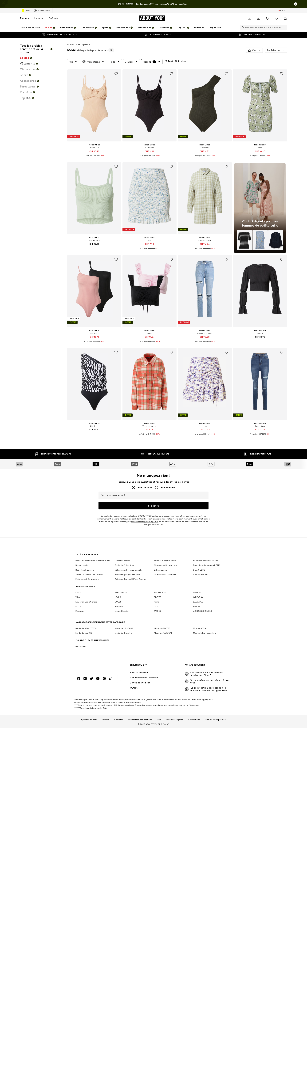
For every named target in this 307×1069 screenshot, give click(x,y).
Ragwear (79, 611)
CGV (159, 720)
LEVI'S (118, 597)
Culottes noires (122, 560)
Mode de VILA (200, 628)
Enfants (53, 18)
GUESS (118, 602)
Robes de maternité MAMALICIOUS (92, 560)
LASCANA (198, 602)
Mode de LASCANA (124, 628)
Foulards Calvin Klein (124, 565)
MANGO (197, 592)
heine (156, 602)
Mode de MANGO (83, 633)
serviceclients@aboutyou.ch (144, 521)
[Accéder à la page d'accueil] (93, 666)
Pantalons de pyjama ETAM (206, 565)
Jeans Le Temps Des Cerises (89, 574)
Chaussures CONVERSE (165, 574)
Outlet (27, 10)
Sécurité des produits (216, 720)
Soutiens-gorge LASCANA (127, 574)
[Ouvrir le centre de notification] (267, 18)
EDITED (157, 597)
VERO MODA (121, 592)
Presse (105, 720)
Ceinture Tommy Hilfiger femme (130, 579)
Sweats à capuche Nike (165, 560)
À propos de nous (89, 720)
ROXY (78, 606)
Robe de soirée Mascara (87, 579)
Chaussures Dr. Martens (165, 565)
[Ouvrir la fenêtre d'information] (295, 4)
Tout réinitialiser (177, 61)
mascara (119, 606)
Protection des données (140, 720)
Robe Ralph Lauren (84, 570)
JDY (156, 606)
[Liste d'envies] (276, 18)
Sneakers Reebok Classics (205, 560)
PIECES (196, 606)
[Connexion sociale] (79, 678)
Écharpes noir (160, 570)
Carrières (118, 720)
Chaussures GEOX (201, 574)
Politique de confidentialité (133, 519)
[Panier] (285, 18)
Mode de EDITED (162, 628)
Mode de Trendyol (123, 633)
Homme (38, 18)
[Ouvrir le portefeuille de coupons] (249, 18)
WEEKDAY (198, 597)
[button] (254, 50)
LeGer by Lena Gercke (86, 602)
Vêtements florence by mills (128, 570)
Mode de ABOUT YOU (86, 628)
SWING (157, 611)
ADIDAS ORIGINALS (202, 611)
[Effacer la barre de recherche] (284, 27)
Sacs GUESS (199, 570)
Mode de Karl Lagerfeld (204, 633)
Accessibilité (194, 720)
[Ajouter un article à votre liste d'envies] (116, 74)
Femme (24, 18)
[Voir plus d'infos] (94, 158)
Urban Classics (122, 611)
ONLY (78, 592)
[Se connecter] (258, 18)
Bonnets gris (81, 565)
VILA (77, 597)
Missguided (84, 44)
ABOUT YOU (160, 592)
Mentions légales (174, 720)
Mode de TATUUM (163, 633)
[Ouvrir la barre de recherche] (242, 27)
